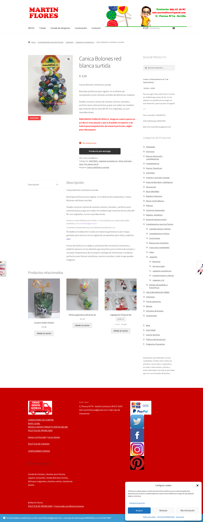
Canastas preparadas (155, 210)
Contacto (96, 28)
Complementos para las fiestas (51, 42)
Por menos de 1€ (91, 164)
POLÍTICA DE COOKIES (38, 443)
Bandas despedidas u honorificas (158, 286)
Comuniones (151, 315)
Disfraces (150, 151)
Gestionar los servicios (137, 503)
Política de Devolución (155, 339)
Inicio (33, 42)
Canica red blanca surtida (98, 167)
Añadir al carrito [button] (44, 333)
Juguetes (69, 42)
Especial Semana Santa (156, 219)
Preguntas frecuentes (155, 344)
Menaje (149, 306)
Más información (187, 510)
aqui (113, 227)
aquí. (68, 238)
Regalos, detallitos (154, 215)
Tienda (42, 28)
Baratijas (156, 261)
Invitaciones (154, 238)
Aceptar (139, 510)
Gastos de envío (153, 335)
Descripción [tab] (33, 184)
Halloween (150, 147)
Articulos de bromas (155, 311)
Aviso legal (150, 330)
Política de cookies (149, 517)
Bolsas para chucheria (158, 243)
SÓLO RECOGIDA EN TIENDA (157, 292)
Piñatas (149, 205)
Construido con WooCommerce (69, 506)
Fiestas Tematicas (154, 168)
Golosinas (150, 297)
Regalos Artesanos (154, 196)
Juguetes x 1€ (158, 280)
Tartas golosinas (153, 301)
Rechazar (163, 510)
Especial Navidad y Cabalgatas (159, 182)
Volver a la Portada (37, 437)
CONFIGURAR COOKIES (39, 451)
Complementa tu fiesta (159, 233)
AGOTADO (93, 161)
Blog (148, 325)
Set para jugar (158, 266)
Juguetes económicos (85, 42)
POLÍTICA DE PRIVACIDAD (166, 517)
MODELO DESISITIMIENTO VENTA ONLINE (48, 426)
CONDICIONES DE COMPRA (41, 419)
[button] (197, 485)
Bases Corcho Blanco (155, 201)
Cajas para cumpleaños (159, 247)
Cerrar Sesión (53, 437)
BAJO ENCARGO (152, 191)
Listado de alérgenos (60, 28)
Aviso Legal (180, 517)
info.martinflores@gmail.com (86, 223)
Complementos (152, 163)
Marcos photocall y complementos (154, 157)
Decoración (151, 187)
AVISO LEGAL (34, 423)
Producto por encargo (100, 151)
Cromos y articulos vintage (157, 177)
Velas (151, 252)
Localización (81, 28)
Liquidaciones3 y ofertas (163, 275)
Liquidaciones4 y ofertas (160, 229)
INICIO (31, 28)
